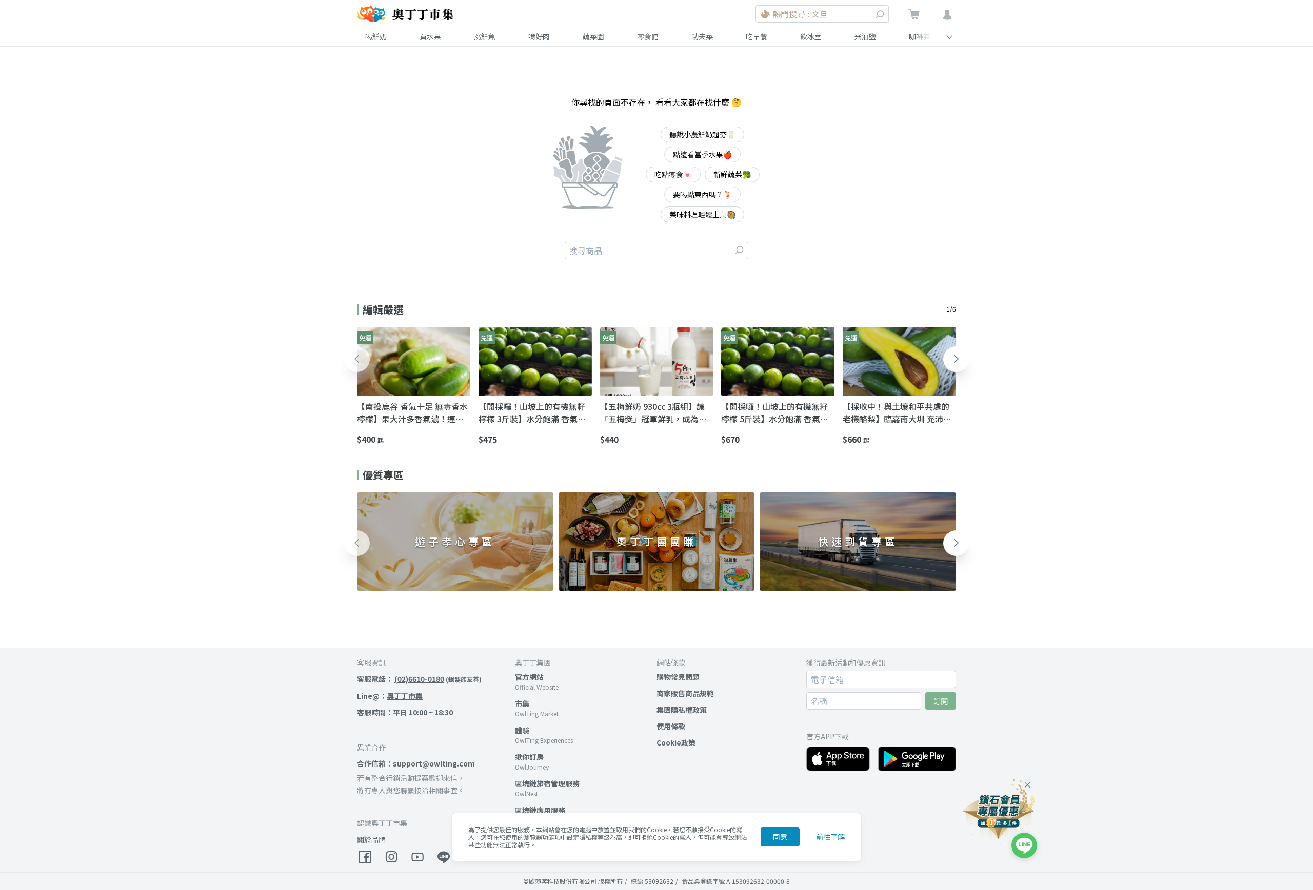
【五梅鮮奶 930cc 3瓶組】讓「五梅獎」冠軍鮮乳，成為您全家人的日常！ (653, 412)
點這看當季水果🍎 (702, 154)
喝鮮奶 (376, 36)
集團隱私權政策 (681, 710)
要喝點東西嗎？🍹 (702, 194)
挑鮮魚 (484, 36)
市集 (522, 703)
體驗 (522, 730)
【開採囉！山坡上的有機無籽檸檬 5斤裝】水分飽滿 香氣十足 (774, 412)
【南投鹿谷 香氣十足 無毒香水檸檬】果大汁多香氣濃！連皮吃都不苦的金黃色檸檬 (412, 412)
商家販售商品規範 (685, 693)
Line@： (390, 696)
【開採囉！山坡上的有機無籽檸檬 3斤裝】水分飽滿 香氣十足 (532, 412)
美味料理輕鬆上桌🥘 (702, 214)
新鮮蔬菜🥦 (732, 174)
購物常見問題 (678, 677)
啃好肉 (539, 36)
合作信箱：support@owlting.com (416, 763)
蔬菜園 (593, 36)
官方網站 (529, 677)
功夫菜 (702, 36)
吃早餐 (756, 36)
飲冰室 (811, 36)
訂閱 (940, 701)
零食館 (648, 36)
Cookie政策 (675, 742)
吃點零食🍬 (673, 174)
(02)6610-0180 (419, 679)
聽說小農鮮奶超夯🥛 (702, 134)
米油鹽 (865, 36)
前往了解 (830, 837)
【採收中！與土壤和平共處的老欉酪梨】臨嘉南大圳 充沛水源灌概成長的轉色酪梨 (897, 412)
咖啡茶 (919, 36)
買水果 (430, 36)
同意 (780, 837)
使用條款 (670, 726)
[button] (357, 359)
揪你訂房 (529, 757)
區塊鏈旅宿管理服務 (547, 783)
